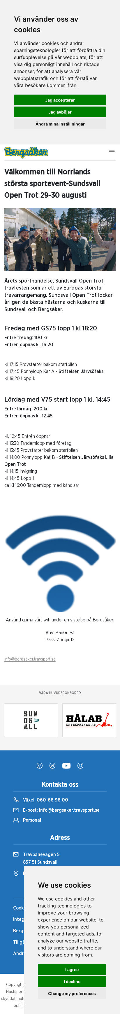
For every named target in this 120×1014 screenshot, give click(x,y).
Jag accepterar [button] (60, 99)
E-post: (61, 810)
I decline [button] (72, 981)
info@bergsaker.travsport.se (30, 659)
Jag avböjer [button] (60, 111)
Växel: (45, 800)
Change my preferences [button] (72, 993)
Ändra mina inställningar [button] (60, 123)
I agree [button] (72, 969)
